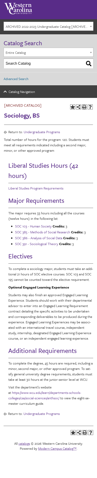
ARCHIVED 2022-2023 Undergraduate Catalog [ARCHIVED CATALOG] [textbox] (49, 26)
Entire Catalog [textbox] (16, 52)
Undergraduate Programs (42, 131)
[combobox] (48, 26)
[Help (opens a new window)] (90, 106)
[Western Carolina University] (18, 7)
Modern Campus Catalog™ (57, 448)
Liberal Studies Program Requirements (35, 188)
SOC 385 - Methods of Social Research (42, 232)
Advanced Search (16, 78)
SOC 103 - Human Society (33, 226)
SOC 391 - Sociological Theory (36, 243)
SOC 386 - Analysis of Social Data (38, 237)
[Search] (88, 64)
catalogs (24, 443)
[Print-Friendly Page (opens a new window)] (84, 106)
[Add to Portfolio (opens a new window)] (72, 106)
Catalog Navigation (22, 91)
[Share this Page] (78, 106)
